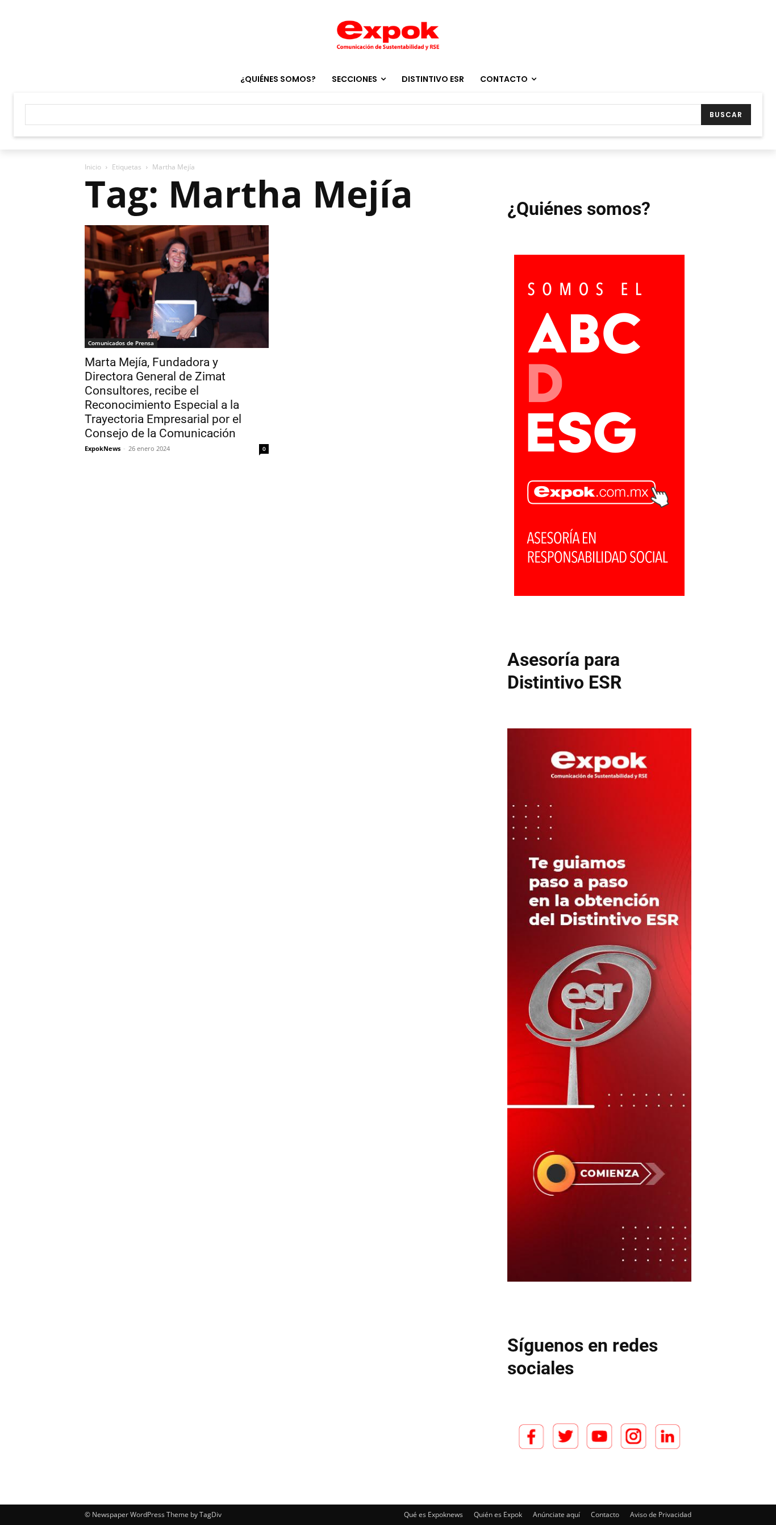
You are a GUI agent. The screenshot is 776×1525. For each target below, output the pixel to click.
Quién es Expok (498, 1514)
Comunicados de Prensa (121, 343)
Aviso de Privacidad (660, 1514)
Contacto (605, 1514)
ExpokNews (102, 448)
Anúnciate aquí (556, 1514)
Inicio (93, 167)
